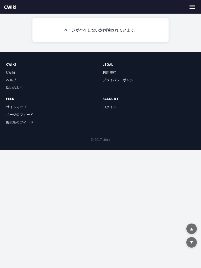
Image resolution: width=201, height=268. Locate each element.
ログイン (109, 106)
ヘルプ (11, 79)
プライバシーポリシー (120, 79)
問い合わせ (14, 87)
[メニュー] (192, 6)
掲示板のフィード (19, 122)
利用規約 (109, 72)
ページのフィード (19, 114)
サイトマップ (16, 106)
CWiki (10, 7)
